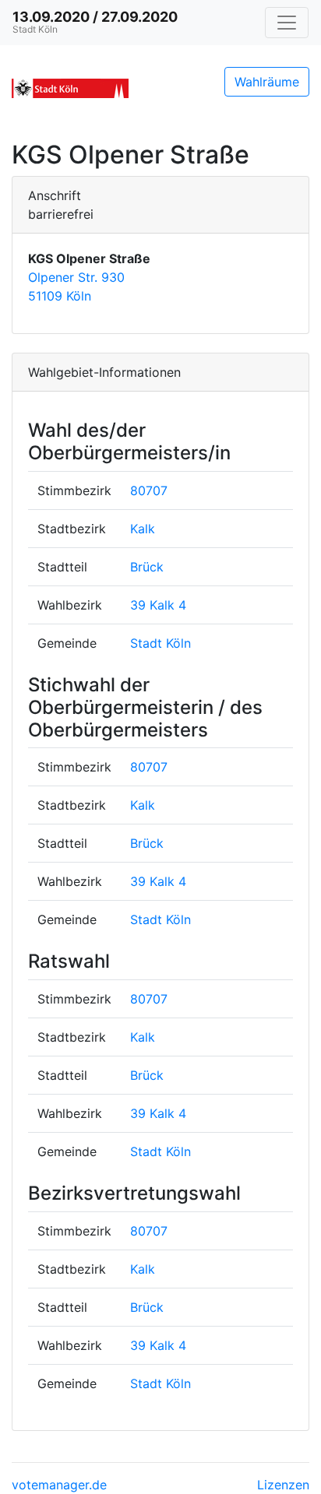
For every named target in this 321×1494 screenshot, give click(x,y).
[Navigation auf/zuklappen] (287, 22)
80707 (149, 490)
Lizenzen (283, 1484)
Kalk (142, 528)
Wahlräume (267, 82)
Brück (147, 567)
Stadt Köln (160, 643)
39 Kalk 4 (158, 605)
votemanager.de (59, 1484)
